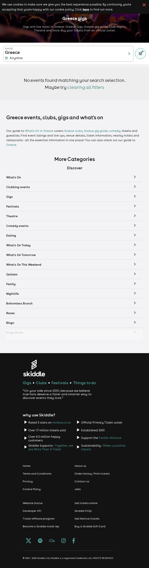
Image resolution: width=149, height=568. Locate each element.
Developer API (32, 511)
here (86, 9)
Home (26, 466)
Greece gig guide (96, 131)
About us (80, 466)
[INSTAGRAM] (63, 541)
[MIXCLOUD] (52, 541)
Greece (11, 145)
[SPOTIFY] (40, 541)
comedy (114, 131)
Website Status (33, 503)
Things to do (84, 382)
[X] (28, 541)
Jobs (77, 489)
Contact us (81, 481)
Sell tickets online (85, 503)
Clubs (41, 382)
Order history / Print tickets (92, 473)
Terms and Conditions (37, 473)
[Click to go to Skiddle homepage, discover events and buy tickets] (34, 368)
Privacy (28, 481)
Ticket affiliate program (39, 518)
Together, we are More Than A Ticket (50, 447)
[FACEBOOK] (73, 541)
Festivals (59, 382)
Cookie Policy (32, 489)
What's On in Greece (39, 131)
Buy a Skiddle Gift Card (89, 526)
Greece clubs (73, 131)
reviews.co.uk (61, 422)
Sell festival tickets (87, 518)
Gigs (27, 382)
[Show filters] (140, 53)
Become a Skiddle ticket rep (41, 526)
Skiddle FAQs (83, 511)
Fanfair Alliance (110, 438)
